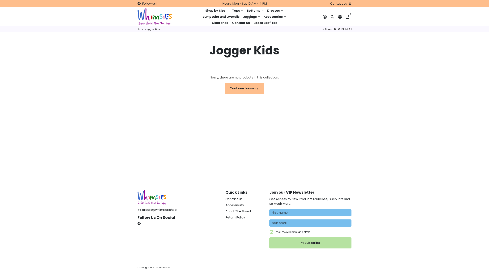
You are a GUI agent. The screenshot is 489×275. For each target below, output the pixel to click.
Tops (238, 10)
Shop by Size (217, 10)
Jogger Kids (152, 29)
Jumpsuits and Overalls (221, 17)
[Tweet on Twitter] (339, 29)
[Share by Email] (350, 29)
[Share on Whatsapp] (346, 29)
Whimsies (164, 267)
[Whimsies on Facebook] (139, 3)
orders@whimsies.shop (157, 210)
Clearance (220, 23)
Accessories (275, 17)
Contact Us (241, 23)
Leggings (252, 17)
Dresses (275, 10)
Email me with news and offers (292, 232)
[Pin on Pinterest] (343, 29)
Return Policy (235, 217)
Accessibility (234, 205)
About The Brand (238, 211)
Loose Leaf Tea (265, 23)
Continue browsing (244, 88)
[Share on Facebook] (335, 29)
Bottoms (255, 10)
